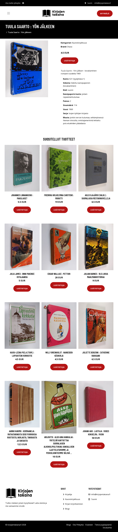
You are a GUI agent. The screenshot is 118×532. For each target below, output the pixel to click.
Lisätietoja (69, 60)
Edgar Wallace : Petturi (59, 273)
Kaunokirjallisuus (79, 43)
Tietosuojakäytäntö (103, 524)
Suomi (89, 3)
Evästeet (89, 524)
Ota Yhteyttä (78, 524)
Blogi (67, 509)
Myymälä (104, 13)
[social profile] (23, 3)
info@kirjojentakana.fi (102, 3)
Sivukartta (107, 527)
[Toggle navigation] (8, 13)
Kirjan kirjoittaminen (74, 504)
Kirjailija (68, 494)
